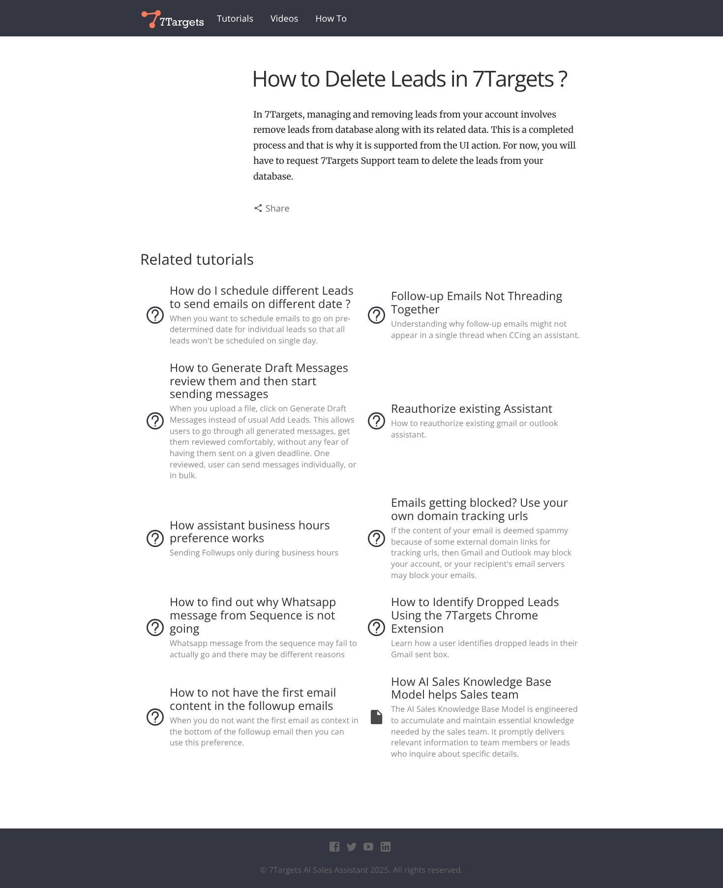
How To (331, 19)
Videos (284, 19)
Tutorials (235, 19)
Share (276, 208)
